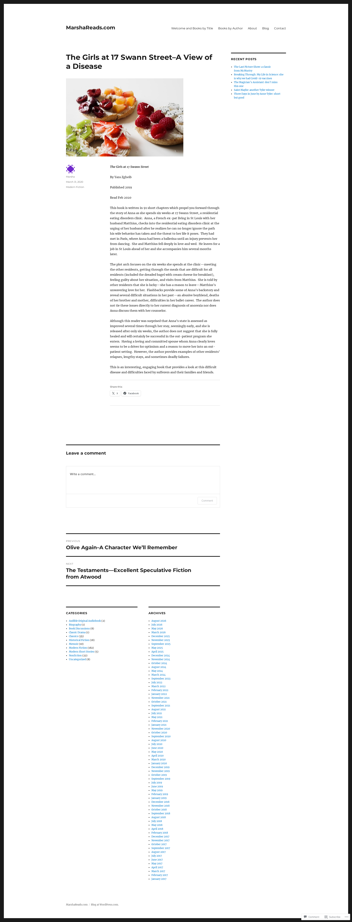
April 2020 (157, 755)
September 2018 (160, 813)
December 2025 (160, 636)
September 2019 (160, 778)
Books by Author (230, 28)
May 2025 (157, 647)
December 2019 (160, 767)
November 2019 (160, 771)
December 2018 (160, 801)
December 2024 (160, 655)
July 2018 (156, 821)
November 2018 (160, 805)
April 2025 (157, 651)
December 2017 (160, 836)
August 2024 (158, 667)
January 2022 (159, 694)
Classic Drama (77, 632)
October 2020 (159, 732)
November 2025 (160, 640)
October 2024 (159, 663)
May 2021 (156, 717)
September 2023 (160, 678)
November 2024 (160, 659)
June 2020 (157, 748)
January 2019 (159, 798)
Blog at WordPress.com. (105, 904)
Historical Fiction (79, 640)
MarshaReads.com (90, 27)
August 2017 (158, 852)
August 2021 (158, 709)
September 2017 (160, 848)
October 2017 (159, 844)
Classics (73, 636)
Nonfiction (75, 655)
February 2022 (159, 690)
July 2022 (156, 682)
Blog (265, 28)
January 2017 (158, 879)
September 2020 (160, 736)
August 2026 (158, 620)
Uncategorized (77, 659)
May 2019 (157, 790)
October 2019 (159, 775)
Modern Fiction (75, 186)
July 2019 (156, 782)
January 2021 (158, 724)
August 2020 (158, 740)
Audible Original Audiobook (85, 620)
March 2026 (158, 632)
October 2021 (159, 701)
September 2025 (160, 644)
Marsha (70, 176)
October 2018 (159, 809)
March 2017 (158, 871)
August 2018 (158, 817)
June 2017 (157, 859)
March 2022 (158, 686)
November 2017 (160, 840)
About (252, 28)
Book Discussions (79, 628)
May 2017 (156, 863)
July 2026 (156, 624)
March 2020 (158, 759)
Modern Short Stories (81, 651)
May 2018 (156, 825)
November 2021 (160, 697)
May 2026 (157, 628)
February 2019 (159, 794)
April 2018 (157, 828)
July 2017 (156, 855)
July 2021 (156, 713)
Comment (207, 500)
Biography (75, 624)
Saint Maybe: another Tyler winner (254, 90)
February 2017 (159, 875)
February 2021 (159, 721)
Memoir (73, 644)
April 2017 (157, 867)
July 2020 (156, 744)
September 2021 (160, 705)
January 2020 (159, 763)
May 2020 (157, 751)
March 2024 (158, 674)
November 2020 (160, 728)
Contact (280, 28)
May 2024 (157, 671)
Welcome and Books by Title (192, 28)
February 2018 (159, 832)
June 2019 (157, 786)
